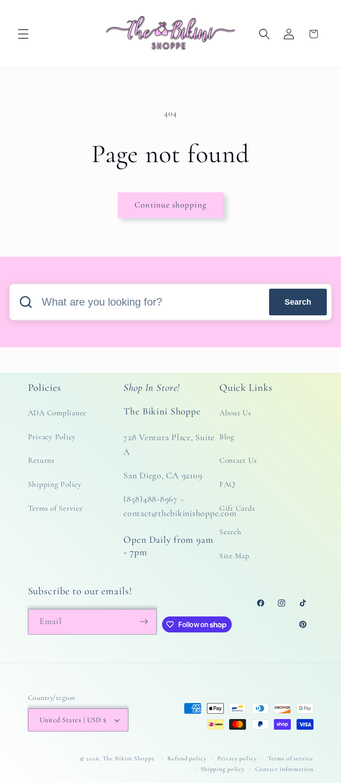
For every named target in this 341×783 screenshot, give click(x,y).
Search (298, 302)
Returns (41, 460)
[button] (23, 34)
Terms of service (290, 758)
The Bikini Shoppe (129, 758)
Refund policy (186, 758)
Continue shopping (170, 205)
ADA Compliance (57, 412)
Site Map (234, 555)
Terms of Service (55, 508)
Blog (226, 436)
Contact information (284, 769)
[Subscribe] (144, 622)
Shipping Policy (55, 484)
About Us (235, 412)
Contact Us (238, 460)
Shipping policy (223, 769)
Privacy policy (237, 758)
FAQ (227, 484)
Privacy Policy (52, 436)
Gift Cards (237, 508)
